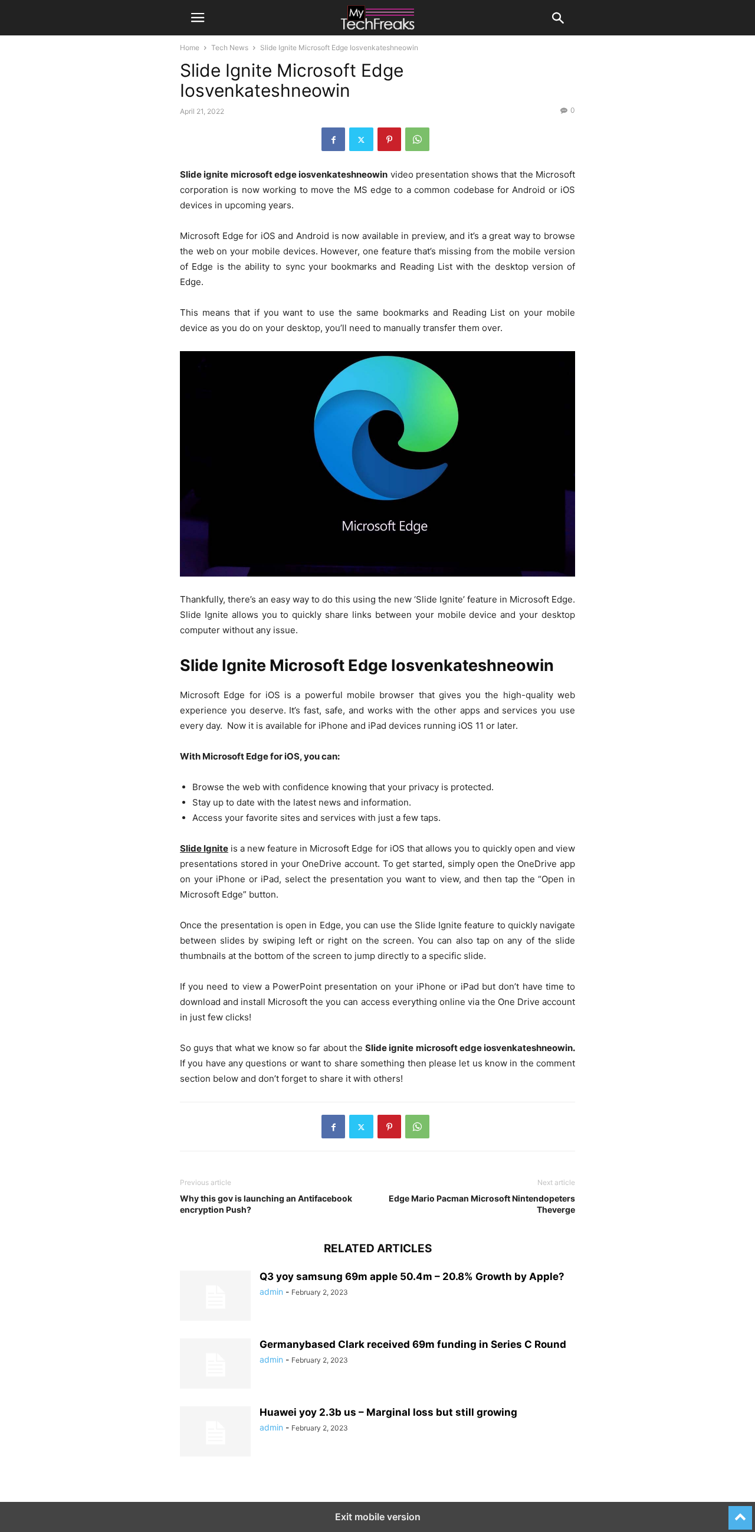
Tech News (229, 47)
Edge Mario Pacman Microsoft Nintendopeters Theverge (482, 1204)
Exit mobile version (378, 1517)
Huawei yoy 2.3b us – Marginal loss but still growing (388, 1412)
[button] (197, 17)
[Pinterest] (389, 139)
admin (271, 1292)
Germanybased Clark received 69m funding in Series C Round (413, 1344)
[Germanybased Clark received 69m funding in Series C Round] (215, 1365)
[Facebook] (333, 139)
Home (189, 47)
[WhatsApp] (417, 139)
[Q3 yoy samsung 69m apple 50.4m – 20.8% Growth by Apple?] (215, 1297)
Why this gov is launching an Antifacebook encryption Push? (266, 1204)
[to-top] (740, 1512)
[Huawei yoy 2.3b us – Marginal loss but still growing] (215, 1432)
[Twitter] (361, 139)
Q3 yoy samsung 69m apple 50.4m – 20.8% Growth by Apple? (412, 1276)
